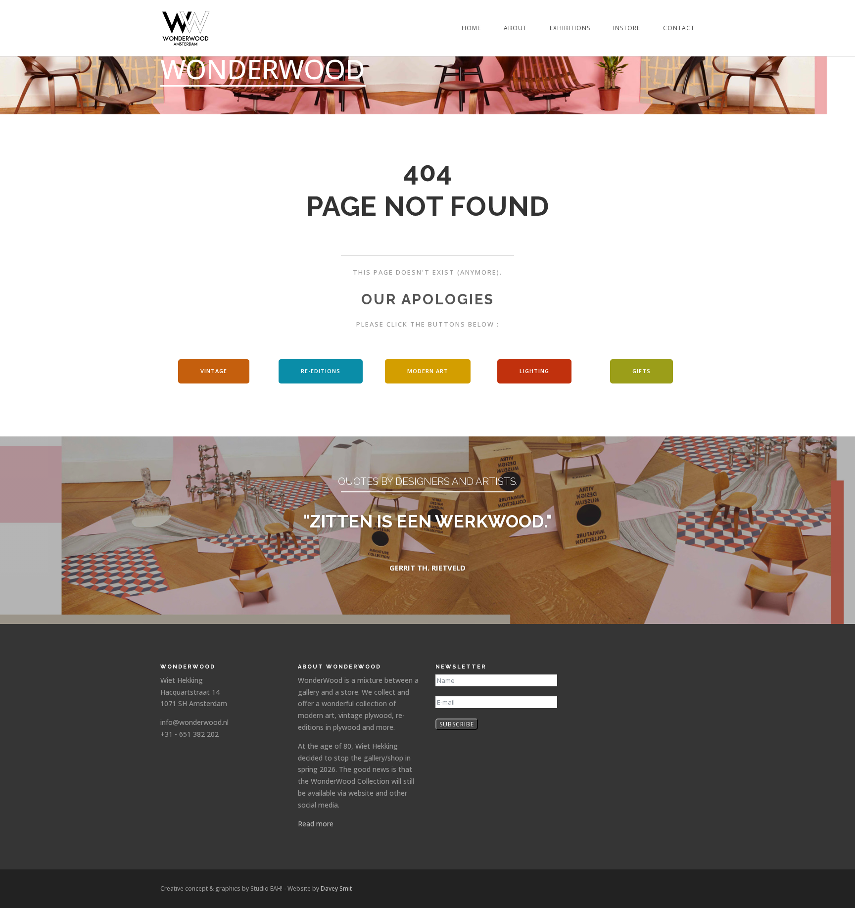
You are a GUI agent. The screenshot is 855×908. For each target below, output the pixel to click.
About (515, 28)
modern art (427, 371)
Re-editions (320, 371)
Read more (315, 823)
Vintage (213, 371)
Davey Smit (336, 888)
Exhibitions (570, 28)
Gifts (641, 371)
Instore (626, 28)
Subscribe (456, 724)
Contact (679, 28)
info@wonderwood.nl (194, 722)
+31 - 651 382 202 (189, 734)
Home (471, 28)
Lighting (534, 371)
